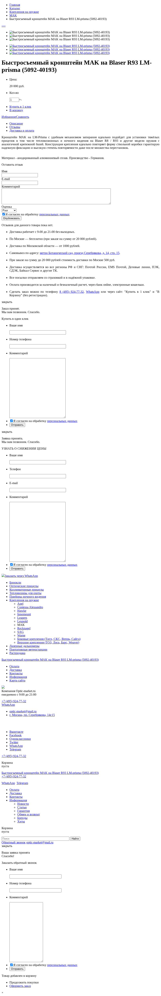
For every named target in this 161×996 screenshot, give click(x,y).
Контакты (16, 673)
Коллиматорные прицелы (26, 589)
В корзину (16, 110)
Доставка (15, 670)
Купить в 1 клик (20, 106)
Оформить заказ (20, 986)
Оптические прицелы (23, 586)
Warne (21, 635)
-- (3, 25)
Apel (20, 603)
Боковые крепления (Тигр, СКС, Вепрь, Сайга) (48, 639)
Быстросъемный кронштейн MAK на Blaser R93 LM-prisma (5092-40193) (50, 659)
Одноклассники (20, 738)
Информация (18, 677)
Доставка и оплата (21, 130)
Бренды (22, 818)
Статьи (22, 807)
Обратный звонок (14, 842)
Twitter (13, 742)
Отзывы (14, 127)
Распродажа (17, 653)
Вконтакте (16, 731)
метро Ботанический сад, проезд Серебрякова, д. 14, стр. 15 (79, 253)
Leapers (22, 617)
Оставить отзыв (12, 164)
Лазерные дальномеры (24, 646)
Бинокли (15, 582)
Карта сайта (17, 680)
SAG (20, 632)
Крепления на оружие (24, 600)
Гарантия (23, 811)
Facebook (15, 735)
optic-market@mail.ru (23, 711)
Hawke (21, 610)
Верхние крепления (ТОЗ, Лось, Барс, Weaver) (48, 642)
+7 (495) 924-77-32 (14, 701)
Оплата (14, 666)
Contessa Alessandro (30, 607)
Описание (16, 123)
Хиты (21, 821)
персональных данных (54, 214)
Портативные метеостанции (28, 649)
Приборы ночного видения (27, 596)
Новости (23, 803)
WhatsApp (92, 291)
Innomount (24, 614)
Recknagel (23, 628)
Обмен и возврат (28, 814)
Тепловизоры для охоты (25, 593)
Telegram (15, 749)
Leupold (22, 621)
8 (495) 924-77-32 (71, 291)
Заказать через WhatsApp (21, 576)
